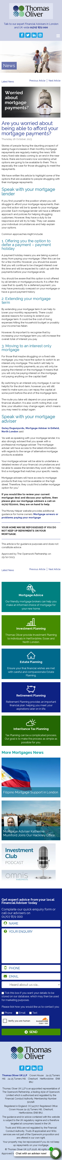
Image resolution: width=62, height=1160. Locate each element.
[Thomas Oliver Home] (31, 11)
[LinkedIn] (34, 35)
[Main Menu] (58, 35)
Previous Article (37, 80)
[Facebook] (21, 35)
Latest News (8, 81)
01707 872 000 (39, 27)
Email (21, 1012)
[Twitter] (28, 35)
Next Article (54, 80)
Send (33, 1032)
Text (34, 1012)
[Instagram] (40, 35)
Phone (8, 1012)
